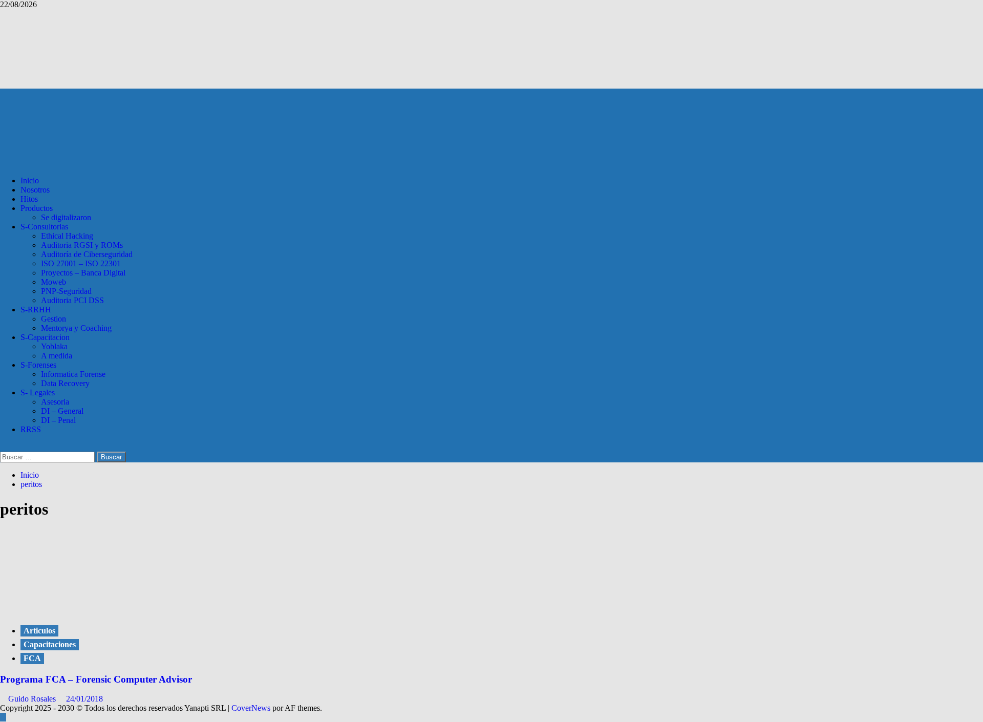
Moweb (53, 282)
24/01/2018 (84, 698)
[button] (3, 446)
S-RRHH (35, 309)
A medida (56, 355)
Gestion (53, 318)
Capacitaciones (50, 644)
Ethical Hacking (67, 235)
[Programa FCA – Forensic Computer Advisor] (77, 609)
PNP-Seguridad (66, 291)
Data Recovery (65, 383)
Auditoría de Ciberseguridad (87, 254)
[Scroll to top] (3, 717)
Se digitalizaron (66, 217)
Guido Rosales (33, 698)
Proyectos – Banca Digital (83, 272)
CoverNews (250, 708)
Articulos (39, 630)
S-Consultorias (44, 226)
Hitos (29, 199)
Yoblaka (54, 346)
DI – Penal (58, 420)
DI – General (62, 411)
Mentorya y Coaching (76, 328)
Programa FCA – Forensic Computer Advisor (96, 679)
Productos (36, 208)
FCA (32, 658)
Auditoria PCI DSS (72, 300)
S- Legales (37, 392)
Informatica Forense (73, 374)
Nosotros (35, 189)
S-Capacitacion (45, 337)
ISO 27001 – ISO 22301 (81, 263)
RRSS (30, 429)
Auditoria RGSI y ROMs (82, 245)
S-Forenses (38, 364)
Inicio (29, 180)
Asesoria (55, 401)
